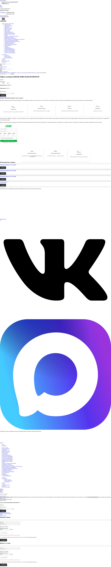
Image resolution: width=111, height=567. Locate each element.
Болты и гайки (7, 24)
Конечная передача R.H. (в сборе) (8, 170)
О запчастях (7, 55)
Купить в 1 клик (3, 96)
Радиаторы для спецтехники (10, 38)
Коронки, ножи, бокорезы (10, 34)
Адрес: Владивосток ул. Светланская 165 (7, 214)
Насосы (6, 35)
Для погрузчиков (3, 196)
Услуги (1, 201)
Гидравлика (7, 26)
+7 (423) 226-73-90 (10, 14)
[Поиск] (1, 65)
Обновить (11, 529)
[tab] (2, 98)
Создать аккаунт (3, 496)
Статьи (1, 208)
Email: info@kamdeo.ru (4, 216)
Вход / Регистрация (6, 487)
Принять (10, 499)
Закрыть (1, 442)
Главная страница (3, 72)
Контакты (1, 204)
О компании (2, 202)
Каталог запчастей (3, 193)
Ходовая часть (7, 47)
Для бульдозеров (3, 195)
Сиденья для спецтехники (10, 42)
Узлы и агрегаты (8, 45)
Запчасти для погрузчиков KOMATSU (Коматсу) (26, 72)
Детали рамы (7, 30)
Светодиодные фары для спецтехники (12, 41)
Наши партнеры (8, 56)
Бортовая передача (8, 25)
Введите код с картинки (4, 526)
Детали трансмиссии (9, 32)
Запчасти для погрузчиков (10, 50)
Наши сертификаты (8, 57)
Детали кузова (7, 29)
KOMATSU (14, 72)
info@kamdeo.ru (5, 3)
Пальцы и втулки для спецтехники (11, 36)
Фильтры (6, 46)
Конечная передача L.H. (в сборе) (8, 164)
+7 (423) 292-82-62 (10, 12)
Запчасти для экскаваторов (10, 52)
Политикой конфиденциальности (93, 497)
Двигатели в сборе (8, 27)
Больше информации (4, 499)
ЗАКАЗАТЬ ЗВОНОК (4, 16)
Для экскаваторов (3, 199)
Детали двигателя (8, 28)
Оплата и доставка (3, 205)
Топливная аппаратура (9, 43)
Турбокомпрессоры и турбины (11, 44)
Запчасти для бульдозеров (10, 49)
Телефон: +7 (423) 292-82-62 (5, 213)
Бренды (1, 210)
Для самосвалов (2, 198)
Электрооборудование (9, 48)
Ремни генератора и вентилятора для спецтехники (15, 39)
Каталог (9, 72)
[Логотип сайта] (3, 0)
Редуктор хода (3, 182)
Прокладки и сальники (9, 37)
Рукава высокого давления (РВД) (11, 40)
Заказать (3, 95)
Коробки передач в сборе (9, 33)
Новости (1, 207)
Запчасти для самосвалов (10, 51)
